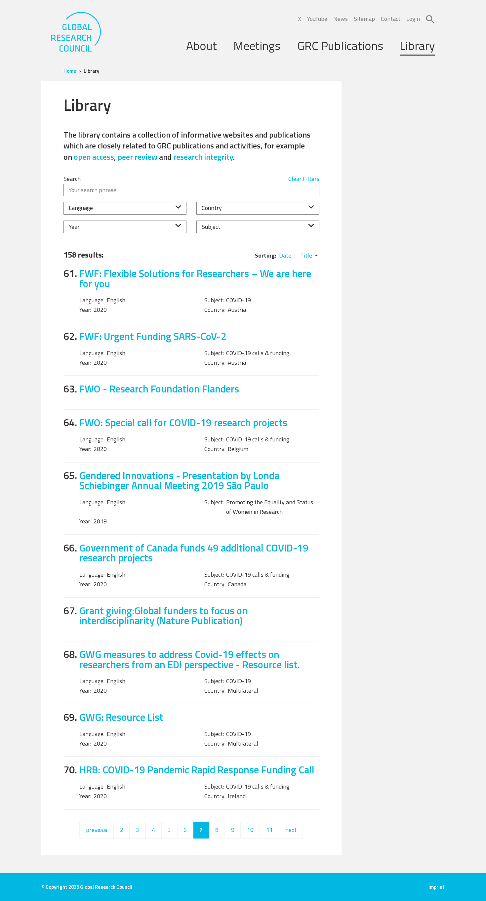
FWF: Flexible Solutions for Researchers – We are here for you (195, 278)
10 (250, 829)
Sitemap (364, 18)
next (291, 829)
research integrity (203, 157)
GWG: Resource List (121, 717)
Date (285, 255)
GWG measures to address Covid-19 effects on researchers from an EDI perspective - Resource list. (189, 659)
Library (417, 45)
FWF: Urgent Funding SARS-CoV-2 (152, 336)
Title (306, 255)
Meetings (256, 45)
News (340, 18)
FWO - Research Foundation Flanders (159, 388)
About (201, 45)
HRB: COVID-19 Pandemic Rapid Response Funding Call (196, 769)
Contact (390, 18)
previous (96, 829)
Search (72, 178)
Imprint (436, 887)
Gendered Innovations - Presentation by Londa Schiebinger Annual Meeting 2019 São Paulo (179, 480)
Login (413, 18)
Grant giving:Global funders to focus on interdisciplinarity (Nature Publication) (163, 616)
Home (69, 71)
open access (94, 157)
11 (269, 829)
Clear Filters (303, 178)
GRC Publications (340, 45)
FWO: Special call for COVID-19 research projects (183, 422)
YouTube (317, 18)
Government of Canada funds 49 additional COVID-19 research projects (193, 553)
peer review (137, 157)
